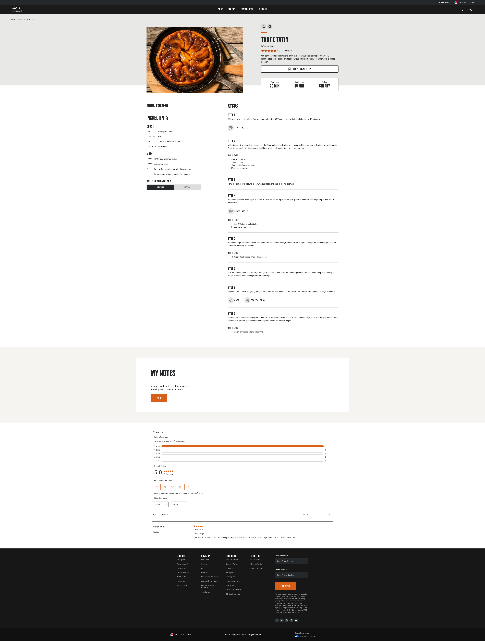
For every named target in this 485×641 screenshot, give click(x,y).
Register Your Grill (183, 564)
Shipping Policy (231, 577)
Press (203, 568)
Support (263, 9)
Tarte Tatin (30, 19)
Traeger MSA (230, 585)
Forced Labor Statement (209, 577)
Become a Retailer (256, 568)
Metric (187, 187)
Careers (204, 564)
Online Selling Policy (233, 581)
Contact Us (205, 560)
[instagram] (286, 620)
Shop (220, 9)
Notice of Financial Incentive (207, 587)
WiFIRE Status (182, 577)
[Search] (461, 9)
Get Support (181, 560)
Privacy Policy (231, 572)
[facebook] (282, 620)
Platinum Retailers (256, 564)
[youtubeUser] (296, 620)
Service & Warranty (232, 564)
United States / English (467, 2)
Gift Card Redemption (233, 594)
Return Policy (230, 568)
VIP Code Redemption (233, 590)
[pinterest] (291, 620)
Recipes (231, 9)
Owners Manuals (183, 572)
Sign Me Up (285, 586)
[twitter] (277, 620)
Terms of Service (232, 560)
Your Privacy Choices (307, 636)
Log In (159, 398)
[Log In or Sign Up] (470, 9)
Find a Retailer (255, 560)
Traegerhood (247, 9)
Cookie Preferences (302, 633)
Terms (288, 612)
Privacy (296, 612)
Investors (204, 572)
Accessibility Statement (209, 581)
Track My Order (182, 568)
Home (12, 19)
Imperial (160, 187)
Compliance (205, 592)
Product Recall (182, 585)
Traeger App (181, 581)
